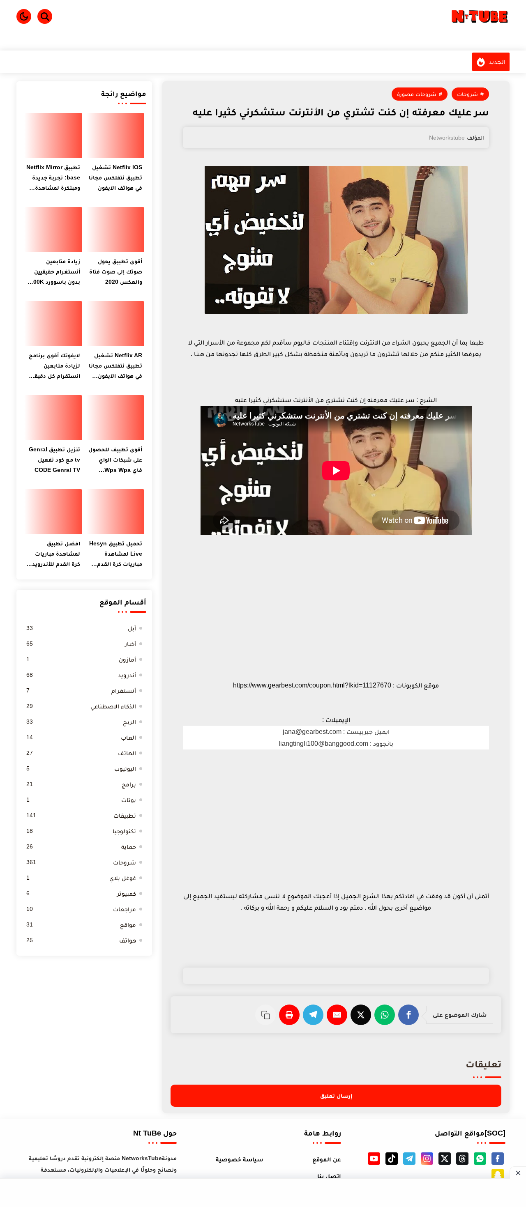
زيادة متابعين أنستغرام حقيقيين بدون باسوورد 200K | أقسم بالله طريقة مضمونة (53, 272)
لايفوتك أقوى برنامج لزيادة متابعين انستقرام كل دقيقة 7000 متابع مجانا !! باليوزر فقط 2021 (54, 366)
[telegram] (409, 1158)
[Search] (44, 16)
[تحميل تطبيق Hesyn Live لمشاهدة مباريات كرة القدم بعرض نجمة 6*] (115, 511)
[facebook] (497, 1158)
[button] (23, 16)
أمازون (81, 659)
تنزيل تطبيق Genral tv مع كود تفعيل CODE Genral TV (54, 459)
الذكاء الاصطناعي (81, 706)
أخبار (81, 643)
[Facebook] (410, 1015)
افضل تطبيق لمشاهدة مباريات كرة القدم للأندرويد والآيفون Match (56, 554)
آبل (81, 628)
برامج (81, 784)
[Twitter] (362, 1015)
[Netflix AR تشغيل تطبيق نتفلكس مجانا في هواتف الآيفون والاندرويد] (115, 323)
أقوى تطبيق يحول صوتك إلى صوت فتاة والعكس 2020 (115, 271)
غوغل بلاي (81, 877)
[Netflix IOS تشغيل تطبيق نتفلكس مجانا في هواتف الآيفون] (115, 135)
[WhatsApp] (386, 1015)
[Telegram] (315, 1015)
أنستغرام (81, 690)
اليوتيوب (81, 768)
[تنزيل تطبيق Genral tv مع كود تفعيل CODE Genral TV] (53, 417)
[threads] (462, 1158)
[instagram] (427, 1158)
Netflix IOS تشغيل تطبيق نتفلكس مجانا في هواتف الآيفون (115, 177)
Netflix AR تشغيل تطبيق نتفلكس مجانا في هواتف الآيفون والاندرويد (115, 366)
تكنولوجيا (81, 831)
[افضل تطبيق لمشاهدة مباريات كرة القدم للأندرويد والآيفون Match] (53, 511)
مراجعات (81, 909)
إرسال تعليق (336, 1095)
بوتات (81, 799)
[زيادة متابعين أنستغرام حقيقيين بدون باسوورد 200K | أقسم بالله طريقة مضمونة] (53, 229)
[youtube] (374, 1158)
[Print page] (291, 1015)
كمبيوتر (81, 893)
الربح (81, 721)
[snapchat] (497, 1175)
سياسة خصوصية (239, 1159)
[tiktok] (391, 1158)
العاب (81, 737)
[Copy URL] (267, 1015)
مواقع (81, 924)
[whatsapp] (480, 1158)
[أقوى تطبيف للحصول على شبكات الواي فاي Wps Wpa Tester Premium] (115, 417)
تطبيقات (81, 815)
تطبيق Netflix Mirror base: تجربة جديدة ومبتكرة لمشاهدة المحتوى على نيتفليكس (53, 178)
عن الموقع (326, 1159)
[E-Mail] (339, 1015)
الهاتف (81, 752)
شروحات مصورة (416, 94)
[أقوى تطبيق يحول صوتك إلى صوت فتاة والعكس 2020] (115, 229)
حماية (81, 846)
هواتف (81, 940)
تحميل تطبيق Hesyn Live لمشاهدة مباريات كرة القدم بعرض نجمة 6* (115, 554)
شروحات (467, 94)
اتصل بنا (329, 1176)
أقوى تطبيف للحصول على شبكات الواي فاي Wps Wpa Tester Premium (115, 460)
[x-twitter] (444, 1158)
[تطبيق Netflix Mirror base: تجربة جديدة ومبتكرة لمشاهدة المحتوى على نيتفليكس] (53, 135)
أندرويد (81, 674)
